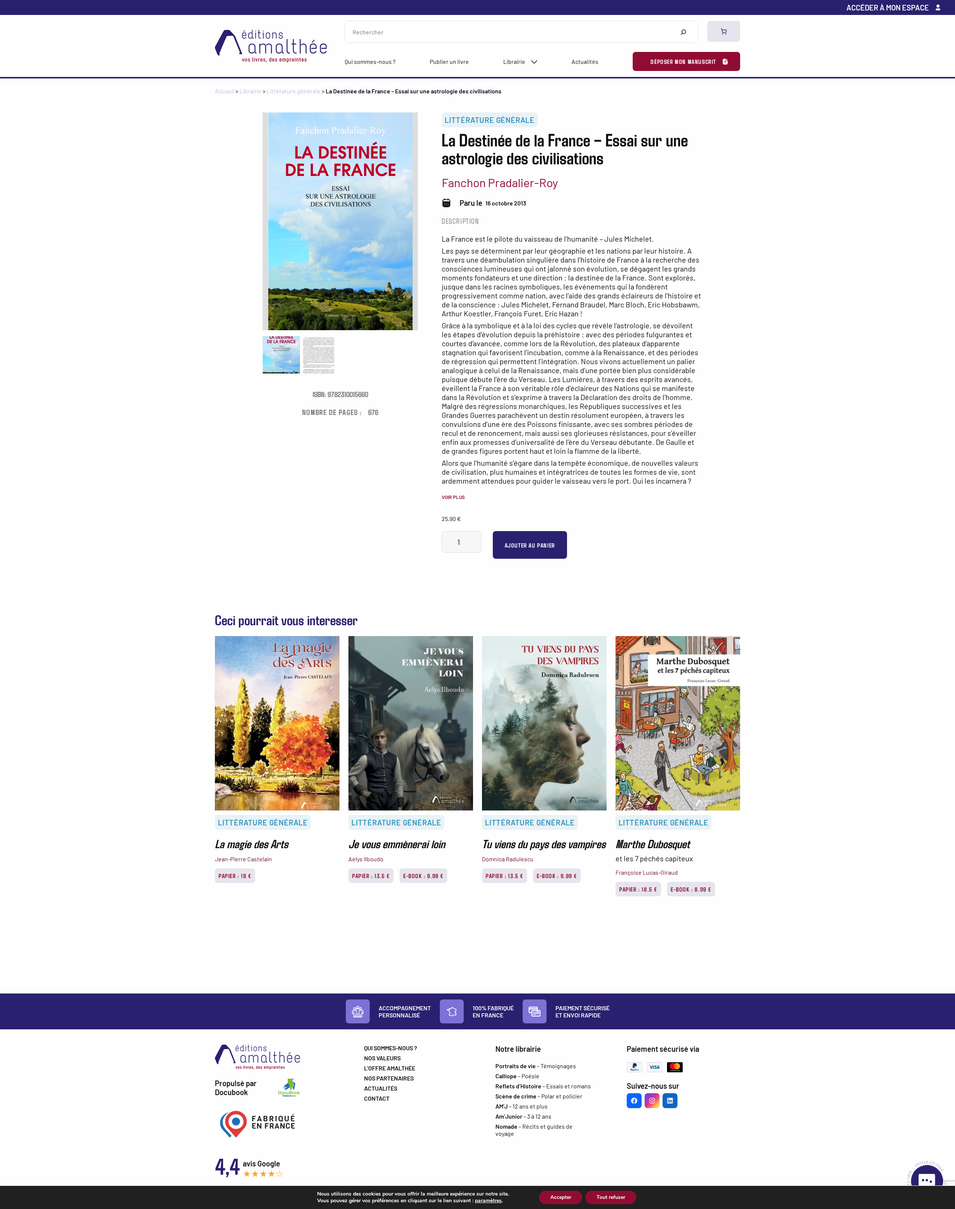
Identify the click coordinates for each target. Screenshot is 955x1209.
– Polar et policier (538, 1096)
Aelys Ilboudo (365, 858)
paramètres (488, 1200)
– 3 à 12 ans (523, 1116)
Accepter (560, 1197)
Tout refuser (611, 1197)
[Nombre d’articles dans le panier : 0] (723, 31)
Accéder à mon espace (887, 7)
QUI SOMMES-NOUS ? (390, 1047)
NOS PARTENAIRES (389, 1078)
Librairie (514, 61)
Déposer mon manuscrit (683, 61)
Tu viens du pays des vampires (543, 843)
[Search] (683, 32)
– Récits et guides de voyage (534, 1130)
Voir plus (453, 497)
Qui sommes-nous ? (370, 61)
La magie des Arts (251, 843)
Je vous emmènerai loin (396, 843)
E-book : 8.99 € (691, 889)
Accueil (224, 90)
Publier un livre (449, 61)
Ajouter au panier (530, 545)
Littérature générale (293, 90)
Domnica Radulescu (507, 858)
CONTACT (376, 1098)
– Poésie (517, 1075)
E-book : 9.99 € (423, 875)
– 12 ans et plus (521, 1106)
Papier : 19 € (235, 875)
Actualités (585, 61)
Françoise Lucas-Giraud (647, 872)
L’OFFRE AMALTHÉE (389, 1068)
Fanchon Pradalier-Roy (500, 182)
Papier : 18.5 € (638, 889)
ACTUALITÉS (380, 1088)
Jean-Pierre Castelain (243, 858)
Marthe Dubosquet (653, 843)
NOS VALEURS (382, 1057)
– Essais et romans (543, 1085)
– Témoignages (535, 1065)
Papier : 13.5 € (371, 875)
